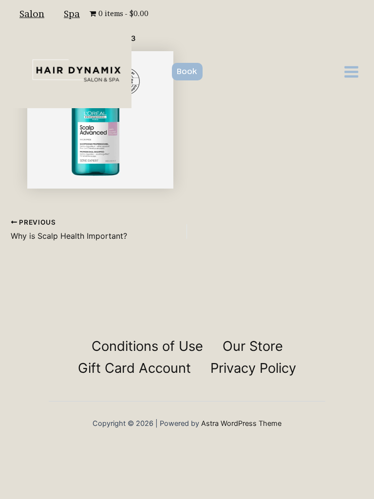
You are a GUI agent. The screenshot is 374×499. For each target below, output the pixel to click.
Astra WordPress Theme (241, 423)
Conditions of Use (147, 346)
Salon (31, 13)
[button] (187, 71)
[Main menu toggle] (351, 72)
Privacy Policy (253, 368)
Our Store (253, 346)
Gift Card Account (134, 368)
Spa (72, 13)
